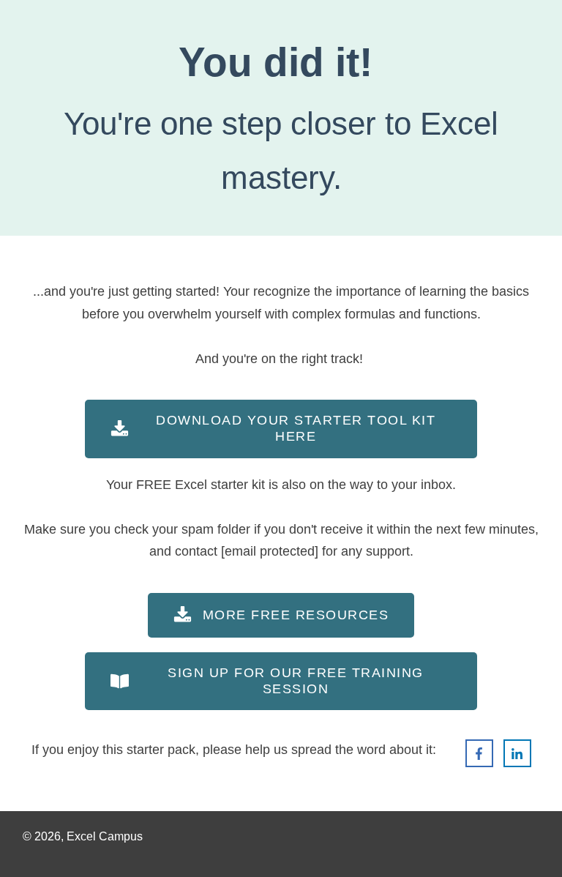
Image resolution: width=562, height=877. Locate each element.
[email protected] (269, 551)
